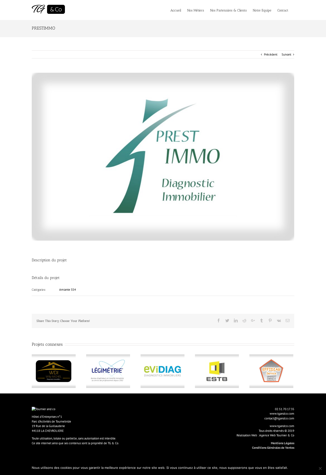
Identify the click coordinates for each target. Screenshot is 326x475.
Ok (292, 468)
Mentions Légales (282, 443)
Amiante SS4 (67, 290)
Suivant (286, 54)
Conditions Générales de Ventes (273, 448)
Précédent (270, 54)
